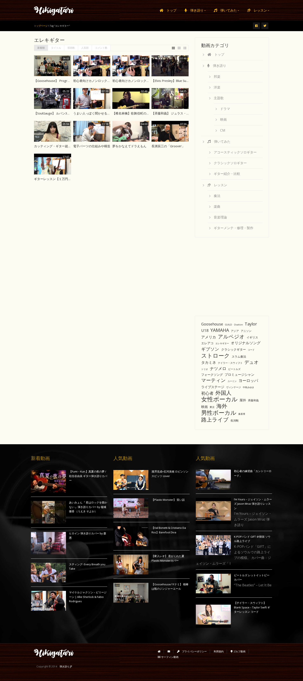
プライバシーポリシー (193, 651)
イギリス (252, 337)
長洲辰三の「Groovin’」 (168, 146)
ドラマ (225, 108)
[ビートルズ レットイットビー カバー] (213, 584)
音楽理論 (220, 217)
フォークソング (212, 374)
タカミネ (208, 362)
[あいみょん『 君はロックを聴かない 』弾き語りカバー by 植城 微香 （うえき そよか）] (48, 512)
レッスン (259, 10)
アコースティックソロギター (235, 152)
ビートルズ (234, 369)
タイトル (56, 47)
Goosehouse (212, 324)
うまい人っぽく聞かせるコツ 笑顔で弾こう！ (104, 113)
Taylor (251, 324)
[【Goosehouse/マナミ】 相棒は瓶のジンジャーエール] (130, 593)
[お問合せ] (169, 651)
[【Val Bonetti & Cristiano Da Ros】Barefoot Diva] (130, 536)
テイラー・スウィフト (230, 362)
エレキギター (222, 343)
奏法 (217, 195)
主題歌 (219, 98)
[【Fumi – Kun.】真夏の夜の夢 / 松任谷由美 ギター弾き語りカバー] (48, 481)
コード (251, 349)
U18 (205, 330)
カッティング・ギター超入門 (54, 146)
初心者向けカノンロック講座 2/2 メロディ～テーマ (109, 81)
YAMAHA (219, 330)
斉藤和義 (253, 400)
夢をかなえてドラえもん (129, 146)
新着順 (41, 47)
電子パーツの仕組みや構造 (91, 146)
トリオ (204, 369)
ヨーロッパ (248, 380)
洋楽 (217, 87)
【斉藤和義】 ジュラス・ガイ (172, 113)
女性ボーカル (219, 399)
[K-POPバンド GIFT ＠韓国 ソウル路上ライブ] (213, 545)
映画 (223, 119)
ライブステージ (212, 387)
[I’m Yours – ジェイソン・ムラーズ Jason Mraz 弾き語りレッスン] (213, 511)
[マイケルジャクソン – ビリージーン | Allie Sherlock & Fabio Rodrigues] (48, 601)
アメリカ (208, 336)
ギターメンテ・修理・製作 (233, 228)
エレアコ (207, 343)
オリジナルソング (246, 342)
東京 (212, 407)
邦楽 (217, 76)
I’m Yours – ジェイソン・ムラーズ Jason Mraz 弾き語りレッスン (253, 503)
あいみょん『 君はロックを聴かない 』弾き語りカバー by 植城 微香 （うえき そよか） (88, 507)
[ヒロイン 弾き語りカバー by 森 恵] (48, 543)
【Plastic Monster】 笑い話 (168, 500)
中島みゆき (248, 387)
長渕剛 (234, 420)
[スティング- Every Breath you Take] (48, 573)
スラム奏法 (239, 356)
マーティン (213, 380)
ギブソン (210, 349)
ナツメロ (218, 368)
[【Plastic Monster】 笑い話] (130, 508)
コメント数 (101, 47)
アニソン (246, 331)
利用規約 (219, 651)
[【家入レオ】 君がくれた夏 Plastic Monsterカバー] (130, 564)
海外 (221, 406)
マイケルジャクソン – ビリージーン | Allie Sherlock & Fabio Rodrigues (88, 596)
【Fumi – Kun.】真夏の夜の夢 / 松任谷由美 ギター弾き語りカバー (88, 476)
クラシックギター (233, 349)
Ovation (238, 324)
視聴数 (71, 47)
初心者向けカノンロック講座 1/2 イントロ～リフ (146, 81)
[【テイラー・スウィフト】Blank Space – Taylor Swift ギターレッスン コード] (213, 614)
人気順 (85, 47)
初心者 (207, 393)
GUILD (228, 324)
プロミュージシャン (239, 374)
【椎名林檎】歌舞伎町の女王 (132, 113)
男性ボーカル (218, 412)
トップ (169, 10)
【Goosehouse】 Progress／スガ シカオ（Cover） (70, 81)
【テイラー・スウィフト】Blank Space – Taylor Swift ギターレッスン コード (252, 607)
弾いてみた (227, 10)
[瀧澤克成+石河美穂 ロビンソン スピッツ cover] (130, 480)
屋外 (243, 400)
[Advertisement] (232, 274)
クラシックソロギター (230, 163)
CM (222, 130)
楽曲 (217, 206)
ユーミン (232, 381)
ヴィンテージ (233, 387)
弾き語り (195, 10)
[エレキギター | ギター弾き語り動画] (54, 10)
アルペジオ (231, 336)
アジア (235, 331)
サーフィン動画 (170, 657)
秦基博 (241, 413)
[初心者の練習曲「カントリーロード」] (213, 479)
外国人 (223, 393)
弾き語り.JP (66, 666)
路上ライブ (215, 419)
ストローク (215, 355)
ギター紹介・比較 (227, 173)
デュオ (251, 362)
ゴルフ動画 (239, 651)
